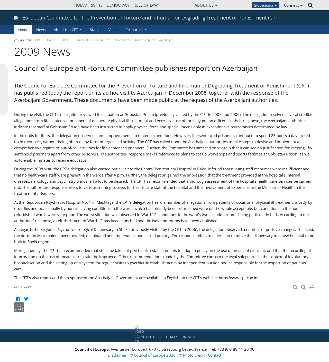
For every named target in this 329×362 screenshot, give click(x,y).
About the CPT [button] (66, 29)
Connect (291, 5)
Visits (112, 29)
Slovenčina (264, 5)
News (41, 29)
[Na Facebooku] (18, 299)
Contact (214, 355)
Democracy (118, 5)
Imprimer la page (312, 286)
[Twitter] (26, 299)
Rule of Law (145, 5)
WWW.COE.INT (27, 5)
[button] (164, 337)
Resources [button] (134, 29)
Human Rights (88, 5)
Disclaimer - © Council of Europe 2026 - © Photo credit (157, 355)
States (95, 29)
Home (23, 29)
